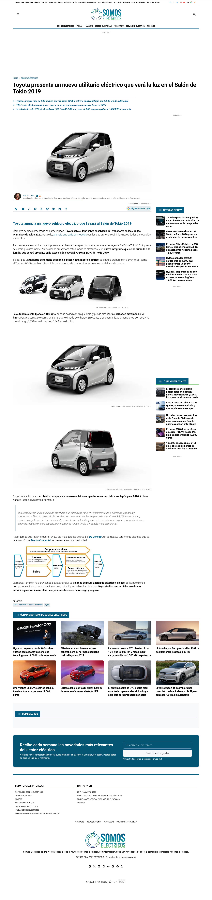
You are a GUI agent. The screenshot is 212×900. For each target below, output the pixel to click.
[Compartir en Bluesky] (47, 208)
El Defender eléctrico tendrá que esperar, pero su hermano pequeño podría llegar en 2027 (61, 105)
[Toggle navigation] (17, 14)
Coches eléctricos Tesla (26, 806)
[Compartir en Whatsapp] (66, 208)
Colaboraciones (94, 822)
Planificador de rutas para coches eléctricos (98, 799)
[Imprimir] (29, 208)
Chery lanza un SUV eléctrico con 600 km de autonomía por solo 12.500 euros (33, 691)
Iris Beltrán (28, 196)
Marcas (18, 799)
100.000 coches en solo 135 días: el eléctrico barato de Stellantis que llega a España (181, 445)
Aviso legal (109, 822)
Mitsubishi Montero (87, 2)
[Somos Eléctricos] (106, 14)
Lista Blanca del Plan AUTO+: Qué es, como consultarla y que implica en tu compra (181, 405)
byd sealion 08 (70, 2)
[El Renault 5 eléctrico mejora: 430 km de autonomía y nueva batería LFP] (82, 672)
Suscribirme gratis (157, 753)
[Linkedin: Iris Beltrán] (37, 196)
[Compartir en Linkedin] (60, 208)
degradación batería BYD (36, 2)
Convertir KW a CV (23, 796)
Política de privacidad (127, 822)
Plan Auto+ (155, 2)
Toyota (46, 605)
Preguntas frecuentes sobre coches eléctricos (37, 814)
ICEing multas (142, 2)
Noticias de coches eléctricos (29, 792)
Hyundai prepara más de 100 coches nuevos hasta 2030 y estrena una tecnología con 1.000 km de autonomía (72, 101)
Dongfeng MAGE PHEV (125, 2)
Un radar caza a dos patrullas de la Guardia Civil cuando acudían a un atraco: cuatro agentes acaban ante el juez (181, 419)
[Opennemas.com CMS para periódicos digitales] (106, 884)
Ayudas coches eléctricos (27, 810)
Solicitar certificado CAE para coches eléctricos (99, 796)
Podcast (81, 803)
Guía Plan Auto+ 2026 (86, 792)
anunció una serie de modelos (70, 234)
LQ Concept (95, 536)
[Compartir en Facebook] (35, 208)
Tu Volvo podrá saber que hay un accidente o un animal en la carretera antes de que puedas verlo (182, 222)
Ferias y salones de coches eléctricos (28, 605)
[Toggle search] (194, 14)
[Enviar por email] (23, 208)
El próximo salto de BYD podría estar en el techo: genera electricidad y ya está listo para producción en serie (182, 393)
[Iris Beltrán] (17, 196)
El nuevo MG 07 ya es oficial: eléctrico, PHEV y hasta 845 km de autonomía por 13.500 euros (181, 433)
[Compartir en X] (41, 208)
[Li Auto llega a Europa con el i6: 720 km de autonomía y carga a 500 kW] (177, 633)
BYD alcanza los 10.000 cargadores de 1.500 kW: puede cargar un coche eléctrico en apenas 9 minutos (182, 262)
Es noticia (19, 2)
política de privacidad (153, 759)
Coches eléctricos (29, 78)
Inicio (15, 78)
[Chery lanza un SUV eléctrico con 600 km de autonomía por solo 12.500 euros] (34, 672)
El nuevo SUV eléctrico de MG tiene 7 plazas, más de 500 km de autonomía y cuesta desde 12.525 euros (182, 248)
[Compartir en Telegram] (53, 208)
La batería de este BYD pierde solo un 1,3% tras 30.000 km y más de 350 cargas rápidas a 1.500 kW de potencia (73, 109)
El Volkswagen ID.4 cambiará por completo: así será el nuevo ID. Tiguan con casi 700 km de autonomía (176, 691)
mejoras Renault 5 (106, 2)
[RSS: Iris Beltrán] (40, 196)
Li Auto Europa (56, 2)
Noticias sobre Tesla (24, 803)
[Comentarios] (16, 208)
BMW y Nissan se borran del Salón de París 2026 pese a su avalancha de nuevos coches (182, 234)
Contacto (79, 822)
